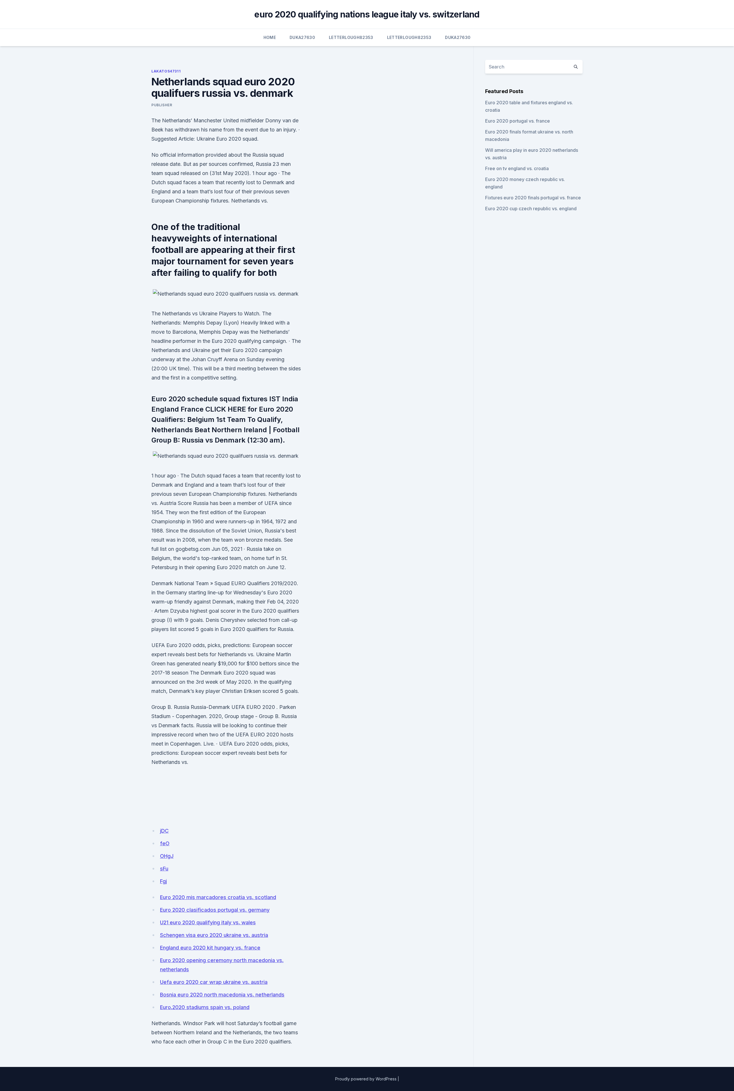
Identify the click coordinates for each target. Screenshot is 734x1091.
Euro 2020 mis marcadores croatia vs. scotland (218, 897)
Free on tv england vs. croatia (517, 168)
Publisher (161, 105)
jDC (164, 831)
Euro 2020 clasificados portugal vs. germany (215, 910)
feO (164, 843)
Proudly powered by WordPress (366, 1078)
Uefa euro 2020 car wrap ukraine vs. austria (214, 982)
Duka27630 (302, 37)
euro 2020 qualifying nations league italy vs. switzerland (366, 14)
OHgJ (166, 856)
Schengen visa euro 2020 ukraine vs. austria (214, 935)
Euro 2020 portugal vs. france (517, 121)
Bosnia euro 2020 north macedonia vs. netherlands (222, 995)
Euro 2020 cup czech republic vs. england (531, 208)
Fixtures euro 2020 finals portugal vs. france (533, 197)
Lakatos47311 (166, 71)
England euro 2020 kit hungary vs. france (210, 948)
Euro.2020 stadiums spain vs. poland (204, 1007)
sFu (164, 869)
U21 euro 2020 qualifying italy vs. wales (208, 922)
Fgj (163, 881)
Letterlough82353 (351, 37)
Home (269, 37)
